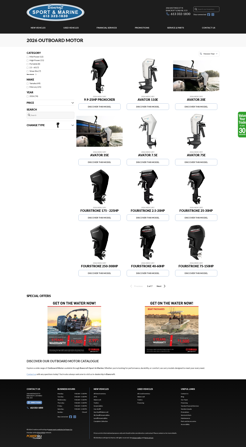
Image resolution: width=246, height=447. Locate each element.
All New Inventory (100, 394)
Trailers (96, 403)
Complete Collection (101, 421)
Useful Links (188, 389)
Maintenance (185, 418)
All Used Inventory (143, 394)
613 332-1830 (180, 14)
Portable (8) (34, 64)
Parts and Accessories (188, 421)
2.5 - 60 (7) (34, 67)
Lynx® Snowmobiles (100, 418)
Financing (140, 403)
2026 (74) (33, 96)
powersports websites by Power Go (60, 429)
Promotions (142, 27)
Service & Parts (175, 27)
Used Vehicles (71, 27)
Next (159, 286)
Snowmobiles (98, 406)
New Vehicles (38, 27)
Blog (182, 397)
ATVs (95, 397)
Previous (138, 286)
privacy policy (136, 438)
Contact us (31, 374)
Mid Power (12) (36, 56)
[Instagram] (212, 14)
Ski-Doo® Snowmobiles (102, 415)
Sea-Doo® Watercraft (101, 412)
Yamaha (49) (34, 83)
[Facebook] (208, 14)
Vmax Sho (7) (35, 71)
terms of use (149, 438)
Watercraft (97, 400)
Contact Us (208, 27)
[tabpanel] (72, 403)
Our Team (184, 400)
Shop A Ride (41, 433)
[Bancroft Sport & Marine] (55, 12)
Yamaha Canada (186, 409)
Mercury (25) (35, 87)
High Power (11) (36, 60)
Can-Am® (97, 409)
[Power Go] (50, 437)
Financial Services (107, 27)
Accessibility (185, 424)
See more (30, 74)
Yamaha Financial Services (190, 406)
